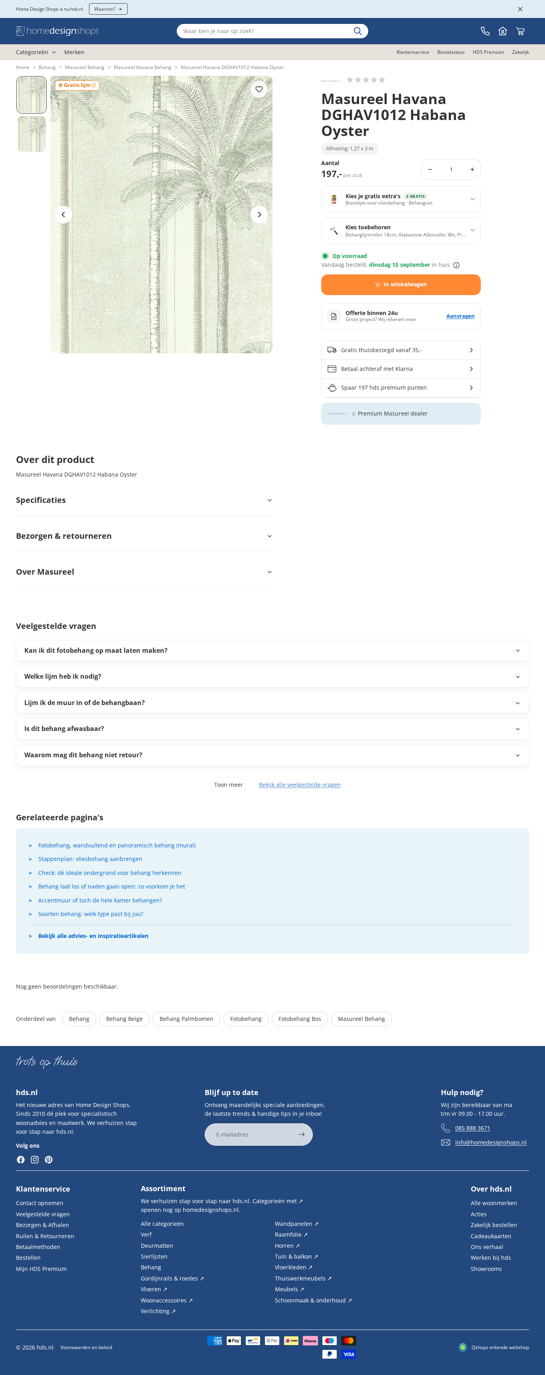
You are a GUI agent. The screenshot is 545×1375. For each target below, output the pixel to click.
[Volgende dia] (259, 214)
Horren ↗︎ (287, 1245)
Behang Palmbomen (186, 1018)
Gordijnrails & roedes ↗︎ (172, 1278)
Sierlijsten (154, 1256)
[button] (366, 80)
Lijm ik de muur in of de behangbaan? (84, 702)
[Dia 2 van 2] (31, 134)
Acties (479, 1213)
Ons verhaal (487, 1247)
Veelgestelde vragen (43, 1213)
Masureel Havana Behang (143, 67)
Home (23, 67)
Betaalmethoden (38, 1247)
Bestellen (28, 1257)
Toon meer (228, 784)
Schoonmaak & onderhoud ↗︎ (313, 1300)
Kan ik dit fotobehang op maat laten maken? (96, 650)
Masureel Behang (85, 67)
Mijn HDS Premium (41, 1268)
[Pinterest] (48, 1159)
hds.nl (45, 1347)
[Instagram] (34, 1159)
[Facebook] (21, 1159)
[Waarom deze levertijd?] (456, 265)
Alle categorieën (162, 1223)
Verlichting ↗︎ (158, 1311)
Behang (47, 67)
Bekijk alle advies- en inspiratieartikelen (93, 936)
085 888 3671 (472, 1127)
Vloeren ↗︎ (154, 1289)
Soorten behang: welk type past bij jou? (90, 914)
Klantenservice (43, 1188)
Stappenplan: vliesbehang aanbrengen (90, 859)
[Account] (502, 31)
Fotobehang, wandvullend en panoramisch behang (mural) (116, 845)
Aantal (330, 163)
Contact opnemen (39, 1203)
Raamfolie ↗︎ (291, 1234)
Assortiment (163, 1188)
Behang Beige (124, 1018)
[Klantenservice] (485, 31)
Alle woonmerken (494, 1203)
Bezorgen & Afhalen (42, 1225)
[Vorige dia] (63, 214)
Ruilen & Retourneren (45, 1235)
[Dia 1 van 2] (31, 95)
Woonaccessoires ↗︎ (167, 1300)
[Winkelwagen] (520, 31)
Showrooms (486, 1268)
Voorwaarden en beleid (86, 1347)
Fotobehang (246, 1018)
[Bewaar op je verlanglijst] (259, 89)
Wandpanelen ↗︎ (297, 1223)
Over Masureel (45, 571)
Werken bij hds (491, 1257)
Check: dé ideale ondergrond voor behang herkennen (110, 873)
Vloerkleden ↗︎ (294, 1267)
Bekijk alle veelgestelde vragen (300, 784)
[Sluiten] (520, 9)
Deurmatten (157, 1245)
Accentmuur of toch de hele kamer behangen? (100, 900)
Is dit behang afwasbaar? (64, 728)
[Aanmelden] (301, 1134)
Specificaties (41, 499)
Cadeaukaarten (491, 1235)
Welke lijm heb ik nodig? (62, 676)
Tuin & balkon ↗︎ (296, 1256)
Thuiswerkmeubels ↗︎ (303, 1278)
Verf (146, 1234)
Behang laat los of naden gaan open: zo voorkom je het (111, 886)
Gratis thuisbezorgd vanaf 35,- (381, 350)
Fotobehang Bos (299, 1018)
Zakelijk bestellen (494, 1225)
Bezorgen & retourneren (64, 535)
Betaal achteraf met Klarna (377, 368)
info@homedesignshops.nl (491, 1142)
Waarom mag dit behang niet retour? (83, 755)
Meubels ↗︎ (289, 1289)
